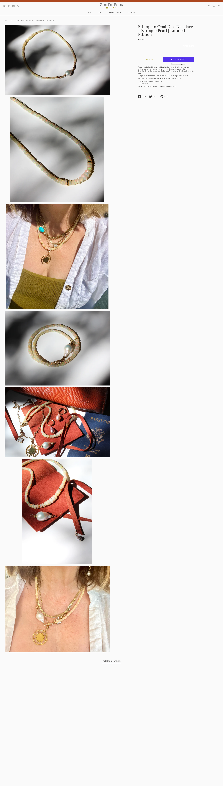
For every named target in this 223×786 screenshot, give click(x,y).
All (12, 20)
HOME (90, 13)
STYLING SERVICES (115, 13)
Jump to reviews (188, 46)
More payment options (178, 64)
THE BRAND (131, 13)
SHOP (100, 13)
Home (6, 20)
